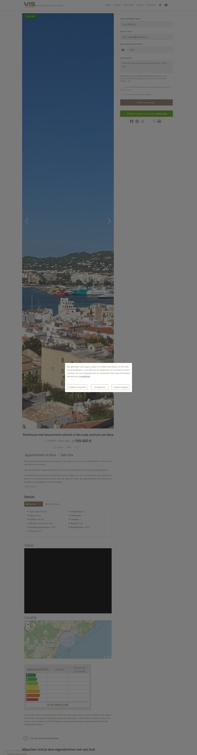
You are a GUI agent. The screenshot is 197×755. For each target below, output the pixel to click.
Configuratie (99, 387)
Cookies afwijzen (120, 387)
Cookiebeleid (84, 376)
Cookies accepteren (77, 387)
